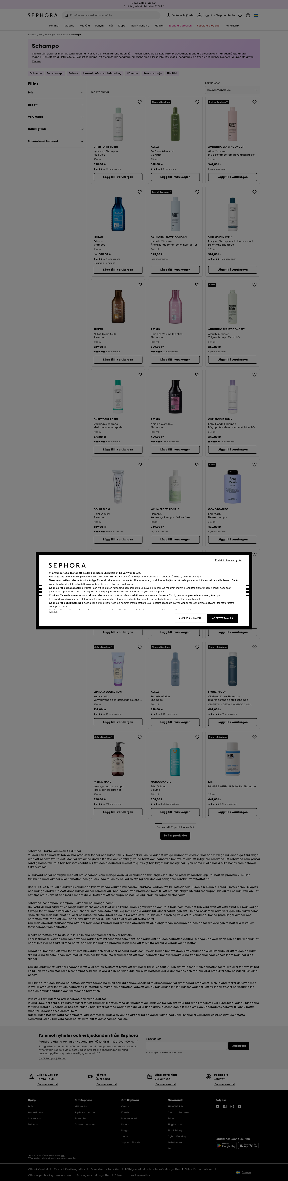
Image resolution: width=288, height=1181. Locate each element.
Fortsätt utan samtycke (228, 560)
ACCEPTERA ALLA (222, 618)
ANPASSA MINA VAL (190, 618)
